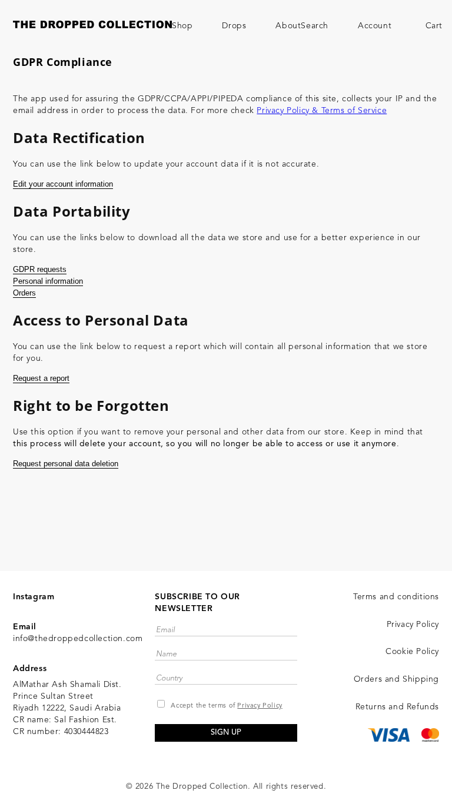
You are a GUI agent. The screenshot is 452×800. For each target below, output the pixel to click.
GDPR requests (40, 269)
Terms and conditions (396, 597)
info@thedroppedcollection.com (77, 639)
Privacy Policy (259, 706)
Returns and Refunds (397, 707)
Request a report (41, 378)
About (288, 26)
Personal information (48, 281)
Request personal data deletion (65, 463)
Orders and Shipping (396, 679)
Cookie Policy (412, 652)
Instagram (33, 597)
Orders (24, 292)
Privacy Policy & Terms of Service (322, 111)
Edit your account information (63, 184)
